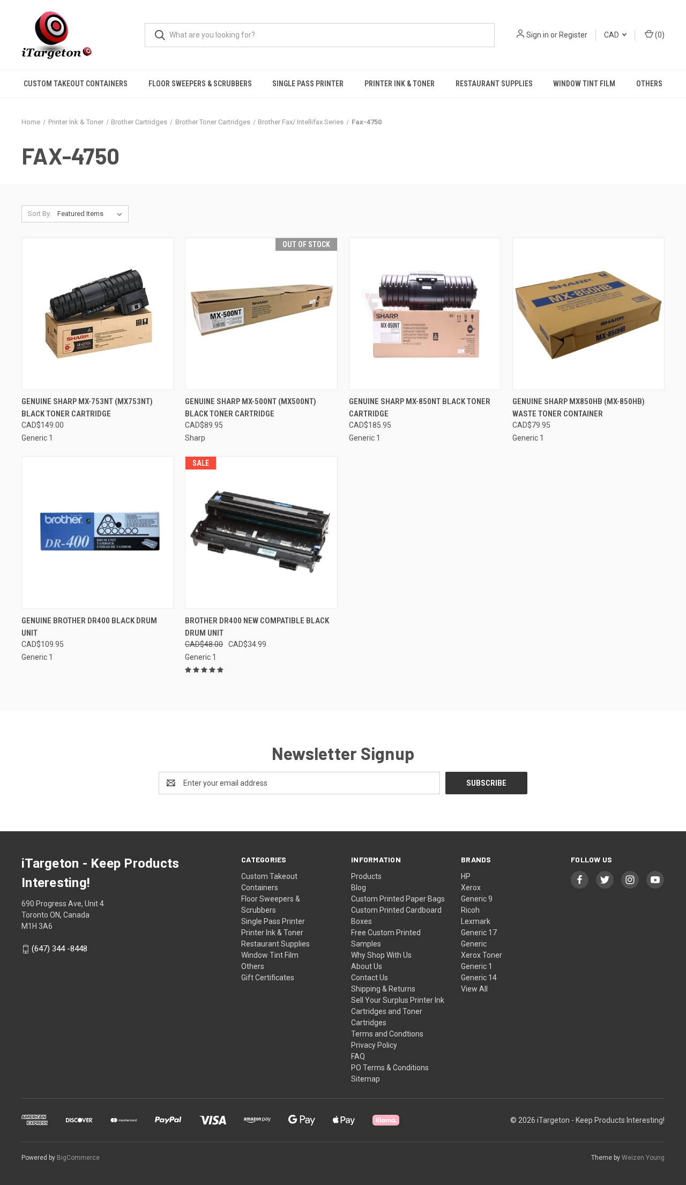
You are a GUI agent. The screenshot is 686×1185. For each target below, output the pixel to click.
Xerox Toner (481, 955)
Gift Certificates (267, 977)
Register (573, 35)
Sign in (537, 35)
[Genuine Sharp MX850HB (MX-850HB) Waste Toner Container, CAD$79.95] (588, 314)
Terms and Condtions (387, 1034)
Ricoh (470, 910)
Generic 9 (477, 899)
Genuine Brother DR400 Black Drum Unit (89, 627)
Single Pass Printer (308, 83)
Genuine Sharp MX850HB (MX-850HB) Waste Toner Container (578, 408)
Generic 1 (477, 966)
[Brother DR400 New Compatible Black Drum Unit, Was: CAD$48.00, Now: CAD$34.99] (261, 532)
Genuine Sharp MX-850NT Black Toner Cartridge (419, 408)
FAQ (358, 1056)
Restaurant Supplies (494, 83)
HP (466, 876)
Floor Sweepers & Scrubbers (200, 83)
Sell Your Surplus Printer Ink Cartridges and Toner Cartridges (397, 1011)
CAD (612, 35)
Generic (474, 944)
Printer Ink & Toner (399, 83)
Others (649, 83)
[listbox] (92, 214)
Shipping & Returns (383, 989)
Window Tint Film (584, 83)
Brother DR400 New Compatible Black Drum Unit (257, 627)
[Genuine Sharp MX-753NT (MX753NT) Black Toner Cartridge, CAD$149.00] (98, 314)
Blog (358, 887)
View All (474, 989)
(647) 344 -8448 (59, 948)
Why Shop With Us (381, 955)
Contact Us (369, 977)
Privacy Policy (374, 1045)
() (659, 35)
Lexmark (475, 921)
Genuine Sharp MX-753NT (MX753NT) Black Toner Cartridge (87, 408)
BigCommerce (78, 1157)
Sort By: (39, 214)
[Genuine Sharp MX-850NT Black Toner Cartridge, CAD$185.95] (425, 314)
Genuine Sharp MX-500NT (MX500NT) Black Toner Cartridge (250, 408)
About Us (366, 966)
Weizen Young (643, 1157)
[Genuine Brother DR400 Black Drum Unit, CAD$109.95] (98, 532)
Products (366, 876)
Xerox (471, 887)
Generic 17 (479, 932)
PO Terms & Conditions (390, 1067)
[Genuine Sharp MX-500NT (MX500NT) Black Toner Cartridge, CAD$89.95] (261, 314)
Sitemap (365, 1079)
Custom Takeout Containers (76, 83)
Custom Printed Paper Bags (398, 899)
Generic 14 (479, 977)
